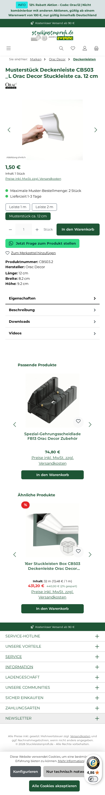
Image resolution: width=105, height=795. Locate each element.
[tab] (52, 298)
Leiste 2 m (44, 207)
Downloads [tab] (19, 322)
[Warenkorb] (96, 48)
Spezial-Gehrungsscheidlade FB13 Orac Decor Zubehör (52, 436)
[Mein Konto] (85, 48)
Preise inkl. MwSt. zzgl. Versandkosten (33, 179)
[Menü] (9, 48)
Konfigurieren (25, 772)
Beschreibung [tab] (22, 310)
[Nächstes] (96, 130)
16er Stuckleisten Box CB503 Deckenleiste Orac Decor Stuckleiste (52, 566)
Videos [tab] (15, 333)
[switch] (93, 779)
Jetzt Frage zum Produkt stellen (46, 243)
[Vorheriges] (9, 130)
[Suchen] (61, 48)
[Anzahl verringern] (10, 229)
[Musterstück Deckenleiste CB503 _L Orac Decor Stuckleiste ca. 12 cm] (52, 129)
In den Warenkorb (78, 229)
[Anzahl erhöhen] (37, 229)
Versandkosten (80, 736)
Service (13, 656)
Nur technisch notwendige (71, 772)
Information (19, 666)
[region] (52, 129)
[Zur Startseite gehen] (52, 35)
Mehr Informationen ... (74, 761)
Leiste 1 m (17, 207)
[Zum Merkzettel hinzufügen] (78, 422)
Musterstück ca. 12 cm (28, 216)
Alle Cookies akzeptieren (54, 786)
